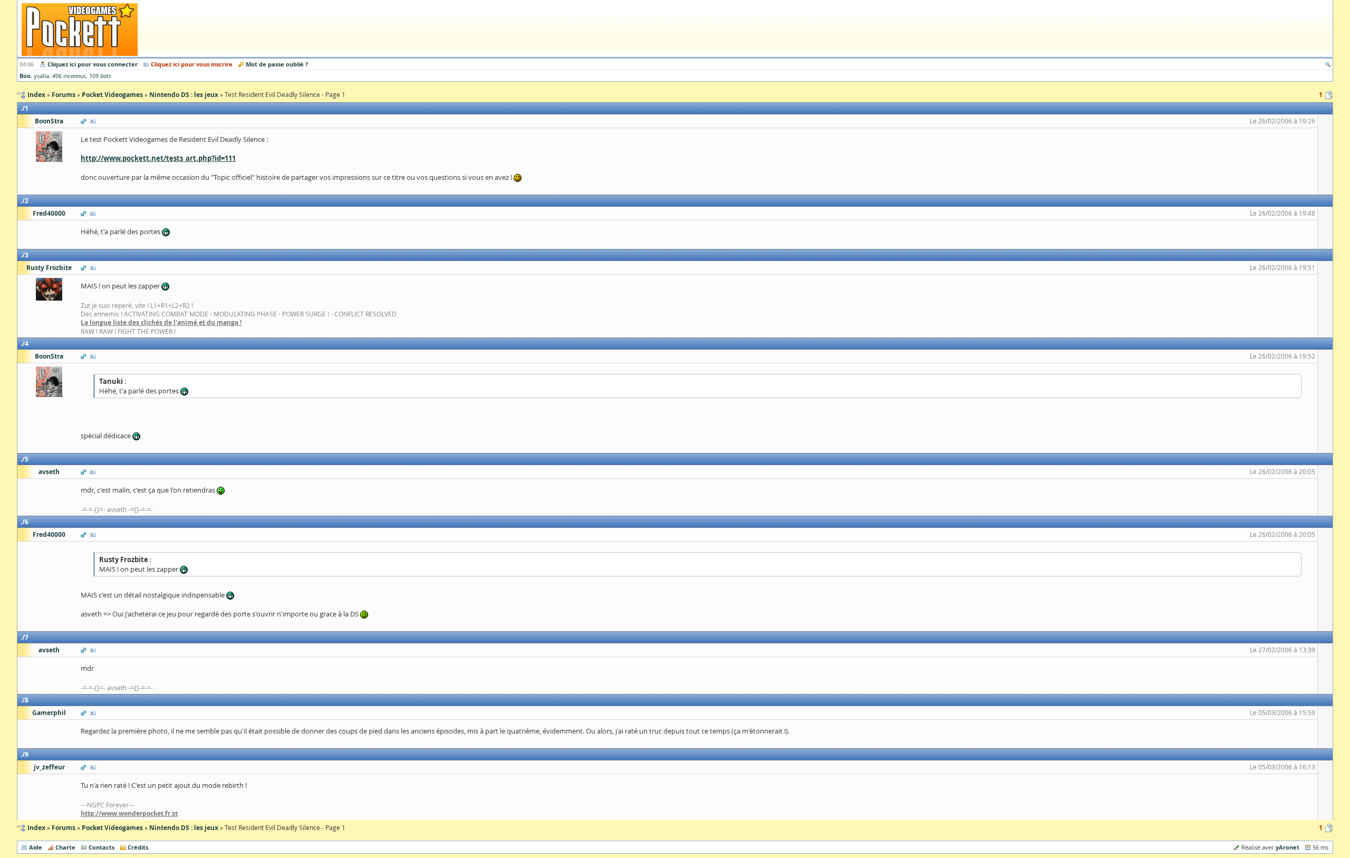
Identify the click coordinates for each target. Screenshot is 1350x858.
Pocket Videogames (112, 827)
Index (36, 827)
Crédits (138, 847)
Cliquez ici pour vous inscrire (192, 64)
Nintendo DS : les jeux (183, 827)
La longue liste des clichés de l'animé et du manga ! (161, 322)
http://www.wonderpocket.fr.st (129, 813)
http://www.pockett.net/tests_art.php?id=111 (158, 158)
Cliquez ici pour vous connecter (92, 64)
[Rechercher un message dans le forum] (1327, 64)
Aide (35, 847)
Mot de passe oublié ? (277, 64)
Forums (63, 827)
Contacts (101, 847)
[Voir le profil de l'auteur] (92, 121)
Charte (65, 847)
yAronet (1287, 847)
